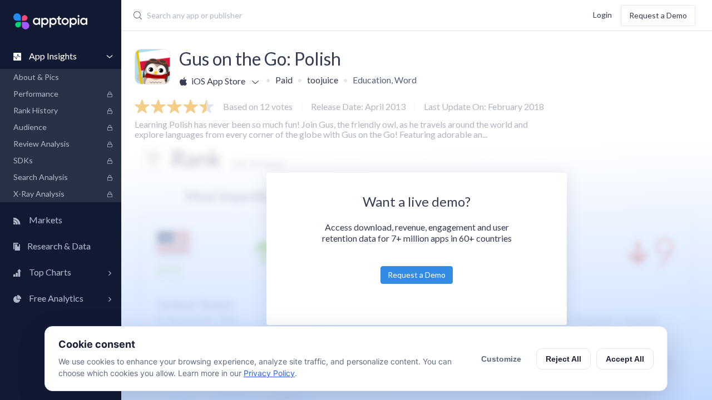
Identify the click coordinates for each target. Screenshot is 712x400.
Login (602, 14)
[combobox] (308, 15)
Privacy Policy (269, 373)
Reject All (563, 358)
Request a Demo (658, 15)
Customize (501, 358)
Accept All (625, 358)
